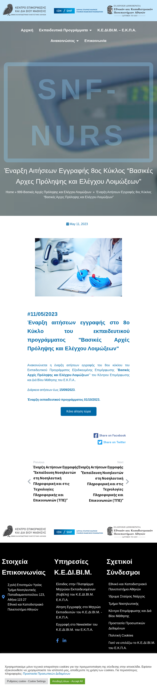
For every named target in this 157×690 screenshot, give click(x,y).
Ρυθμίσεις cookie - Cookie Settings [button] (26, 681)
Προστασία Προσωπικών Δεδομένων (46, 673)
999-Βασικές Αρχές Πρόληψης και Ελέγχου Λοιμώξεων (54, 192)
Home (10, 192)
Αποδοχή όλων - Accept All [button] (67, 681)
